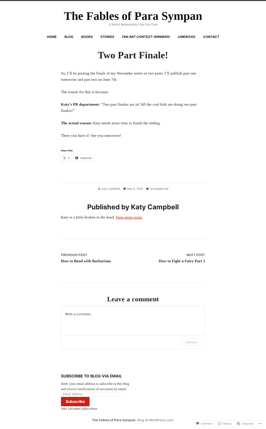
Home (52, 37)
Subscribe (75, 401)
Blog (68, 37)
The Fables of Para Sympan (133, 16)
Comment (191, 342)
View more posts (129, 217)
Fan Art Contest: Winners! (146, 37)
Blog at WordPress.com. (155, 420)
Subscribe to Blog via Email (91, 376)
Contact (211, 37)
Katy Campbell (110, 188)
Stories (107, 37)
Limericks (186, 37)
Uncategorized (159, 188)
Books (87, 37)
